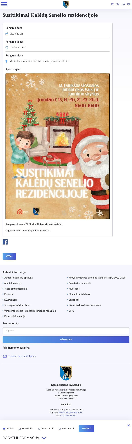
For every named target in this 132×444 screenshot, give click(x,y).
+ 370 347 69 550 (68, 415)
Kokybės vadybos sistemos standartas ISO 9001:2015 (97, 278)
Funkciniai (27, 428)
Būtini (10, 428)
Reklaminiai (68, 428)
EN (117, 4)
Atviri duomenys (12, 283)
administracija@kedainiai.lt (70, 412)
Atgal (9, 256)
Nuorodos (74, 289)
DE (128, 4)
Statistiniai (47, 428)
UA (123, 4)
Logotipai (74, 300)
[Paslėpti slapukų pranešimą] (128, 425)
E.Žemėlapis (10, 300)
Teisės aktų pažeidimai (15, 289)
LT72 (71, 311)
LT (112, 4)
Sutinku (86, 429)
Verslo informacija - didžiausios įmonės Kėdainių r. (30, 311)
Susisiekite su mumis (80, 283)
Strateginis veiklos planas (17, 305)
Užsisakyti (66, 340)
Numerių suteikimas (79, 294)
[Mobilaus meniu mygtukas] (4, 4)
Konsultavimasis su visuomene (85, 305)
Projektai (8, 294)
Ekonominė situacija (14, 316)
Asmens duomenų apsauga (18, 278)
